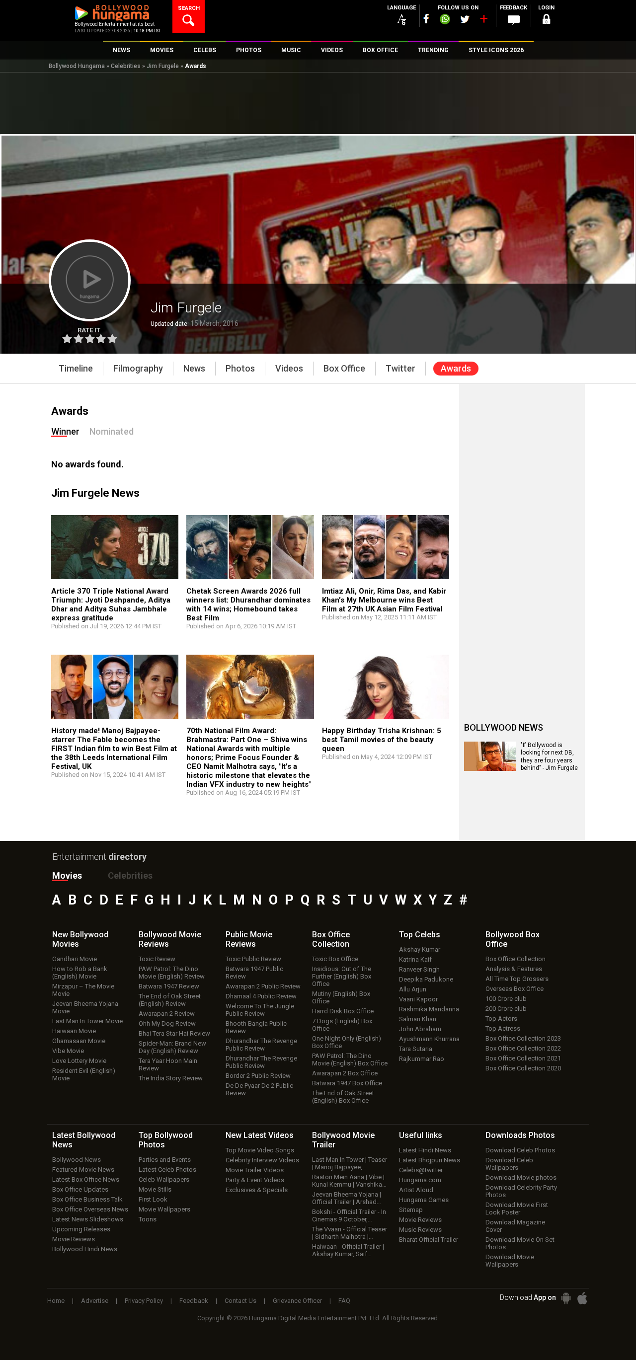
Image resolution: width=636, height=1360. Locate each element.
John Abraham (420, 1029)
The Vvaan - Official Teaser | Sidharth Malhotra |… (349, 1232)
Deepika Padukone (426, 979)
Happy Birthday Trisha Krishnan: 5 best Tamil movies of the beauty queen (381, 739)
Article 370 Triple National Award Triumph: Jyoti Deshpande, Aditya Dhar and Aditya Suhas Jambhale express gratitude (110, 604)
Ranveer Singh (419, 969)
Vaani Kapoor (418, 999)
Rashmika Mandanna (429, 1009)
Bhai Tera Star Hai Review (174, 1033)
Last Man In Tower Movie (87, 1021)
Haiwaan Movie (74, 1031)
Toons (148, 1219)
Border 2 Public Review (258, 1075)
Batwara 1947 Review (169, 986)
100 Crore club (506, 998)
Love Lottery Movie (79, 1060)
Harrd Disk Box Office (343, 1011)
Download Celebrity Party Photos (521, 1191)
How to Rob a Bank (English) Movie (79, 972)
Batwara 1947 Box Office (347, 1083)
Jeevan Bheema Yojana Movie (85, 1007)
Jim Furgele (163, 66)
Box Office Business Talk (87, 1199)
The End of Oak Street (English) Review (170, 999)
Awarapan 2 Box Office (345, 1073)
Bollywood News (76, 1159)
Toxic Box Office (335, 959)
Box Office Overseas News (90, 1209)
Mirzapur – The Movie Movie (83, 989)
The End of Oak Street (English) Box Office (343, 1096)
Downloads (520, 1135)
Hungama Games (424, 1200)
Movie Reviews (73, 1239)
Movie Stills (155, 1189)
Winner (65, 431)
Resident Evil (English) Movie (83, 1074)
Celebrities (126, 66)
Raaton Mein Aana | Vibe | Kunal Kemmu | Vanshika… (349, 1180)
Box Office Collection (515, 959)
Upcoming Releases (81, 1229)
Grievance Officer (297, 1300)
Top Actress (502, 1028)
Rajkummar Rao (421, 1058)
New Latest (260, 1135)
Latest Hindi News (425, 1150)
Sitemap (411, 1209)
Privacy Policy (144, 1300)
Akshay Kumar (419, 949)
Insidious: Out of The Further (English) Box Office (341, 976)
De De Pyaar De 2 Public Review (259, 1089)
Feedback (193, 1300)
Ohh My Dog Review (167, 1023)
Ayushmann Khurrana (429, 1039)
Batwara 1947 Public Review (254, 972)
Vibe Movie (68, 1051)
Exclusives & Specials (257, 1190)
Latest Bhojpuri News (429, 1160)
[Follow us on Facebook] (426, 18)
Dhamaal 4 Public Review (261, 996)
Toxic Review (157, 959)
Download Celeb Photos (520, 1150)
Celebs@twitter (421, 1170)
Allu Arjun (412, 989)
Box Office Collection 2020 (523, 1068)
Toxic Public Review (253, 959)
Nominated (111, 431)
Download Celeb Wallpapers (509, 1163)
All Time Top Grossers (517, 978)
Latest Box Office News (85, 1179)
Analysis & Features (513, 969)
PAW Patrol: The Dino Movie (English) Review (172, 972)
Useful (420, 1135)
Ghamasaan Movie (78, 1041)
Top (419, 934)
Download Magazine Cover (515, 1225)
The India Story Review (171, 1078)
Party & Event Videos (255, 1180)
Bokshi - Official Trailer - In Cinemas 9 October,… (349, 1215)
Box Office (331, 939)
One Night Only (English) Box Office (346, 1042)
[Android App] (566, 1298)
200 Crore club (506, 1008)
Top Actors (501, 1018)
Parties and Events (165, 1159)
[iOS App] (582, 1298)
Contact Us (240, 1300)
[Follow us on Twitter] (465, 19)
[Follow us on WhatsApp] (444, 20)
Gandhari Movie (74, 959)
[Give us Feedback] (514, 20)
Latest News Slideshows (87, 1219)
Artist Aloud (416, 1190)
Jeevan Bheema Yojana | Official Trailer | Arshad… (346, 1198)
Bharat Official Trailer (428, 1239)
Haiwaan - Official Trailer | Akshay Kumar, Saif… (348, 1250)
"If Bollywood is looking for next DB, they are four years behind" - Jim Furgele (549, 757)
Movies (67, 875)
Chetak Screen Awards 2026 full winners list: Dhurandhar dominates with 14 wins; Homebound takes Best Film (248, 604)
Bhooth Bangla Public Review (256, 1027)
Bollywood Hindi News (84, 1249)
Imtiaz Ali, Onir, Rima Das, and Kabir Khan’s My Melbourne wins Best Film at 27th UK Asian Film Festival (384, 600)
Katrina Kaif (415, 959)
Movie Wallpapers (164, 1209)
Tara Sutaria (415, 1049)
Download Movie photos (520, 1177)
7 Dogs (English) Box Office (342, 1024)
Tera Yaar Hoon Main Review (168, 1064)
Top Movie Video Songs (260, 1150)
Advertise (94, 1300)
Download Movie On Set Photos (520, 1243)
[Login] (547, 20)
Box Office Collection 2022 (523, 1048)
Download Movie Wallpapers (509, 1260)
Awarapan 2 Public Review (263, 986)
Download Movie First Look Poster (516, 1208)
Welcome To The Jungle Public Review (260, 1009)
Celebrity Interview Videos (262, 1160)
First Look (153, 1199)
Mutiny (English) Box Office (341, 997)
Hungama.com (420, 1180)
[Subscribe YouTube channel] (483, 21)
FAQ (344, 1300)
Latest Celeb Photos (167, 1169)
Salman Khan (417, 1019)
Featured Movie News (83, 1169)
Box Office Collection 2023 (523, 1038)
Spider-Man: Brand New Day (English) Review (172, 1047)
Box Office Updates (80, 1189)
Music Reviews (420, 1229)
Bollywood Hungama (77, 66)
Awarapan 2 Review (167, 1013)
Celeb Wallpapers (164, 1179)
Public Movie (249, 939)
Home (56, 1300)
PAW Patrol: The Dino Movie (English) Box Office (350, 1059)
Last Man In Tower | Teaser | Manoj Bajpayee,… (349, 1163)
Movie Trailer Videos (255, 1170)
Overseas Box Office (514, 988)
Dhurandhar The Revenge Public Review (261, 1044)
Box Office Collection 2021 (523, 1058)
